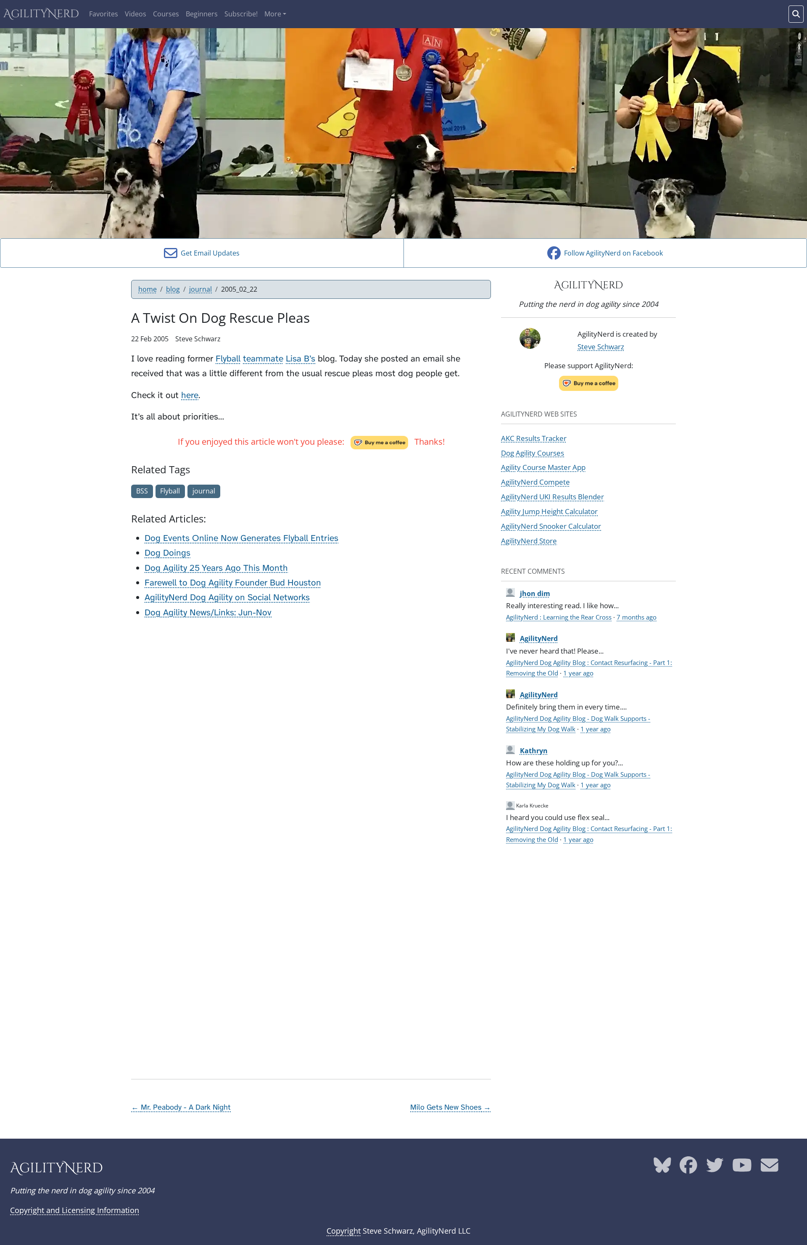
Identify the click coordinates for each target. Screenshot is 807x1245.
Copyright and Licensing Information (74, 1210)
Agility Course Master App (543, 467)
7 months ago (637, 617)
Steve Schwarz (601, 346)
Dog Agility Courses (532, 453)
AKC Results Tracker (534, 438)
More (272, 13)
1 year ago (578, 673)
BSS (142, 491)
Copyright (344, 1231)
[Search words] (796, 14)
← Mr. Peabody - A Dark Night (181, 1107)
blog (173, 289)
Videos (135, 13)
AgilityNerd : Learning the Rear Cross (559, 617)
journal (200, 289)
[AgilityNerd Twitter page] (715, 1168)
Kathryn (534, 750)
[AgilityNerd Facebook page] (688, 1168)
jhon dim (535, 593)
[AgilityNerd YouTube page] (742, 1168)
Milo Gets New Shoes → (450, 1107)
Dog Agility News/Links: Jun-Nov (208, 612)
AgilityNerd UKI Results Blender (552, 496)
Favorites (103, 13)
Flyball (228, 358)
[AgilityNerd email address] (769, 1168)
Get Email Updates (208, 253)
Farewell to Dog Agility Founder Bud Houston (233, 582)
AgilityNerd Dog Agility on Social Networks (227, 597)
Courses (166, 13)
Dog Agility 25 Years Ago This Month (216, 568)
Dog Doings (167, 553)
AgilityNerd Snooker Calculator (551, 526)
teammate (263, 358)
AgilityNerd (41, 14)
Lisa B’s (300, 358)
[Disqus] (311, 732)
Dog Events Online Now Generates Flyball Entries (241, 538)
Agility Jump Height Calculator (549, 511)
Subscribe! (241, 13)
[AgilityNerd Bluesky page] (662, 1168)
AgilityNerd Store (529, 540)
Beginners (202, 13)
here (189, 395)
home (147, 289)
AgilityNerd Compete (535, 482)
